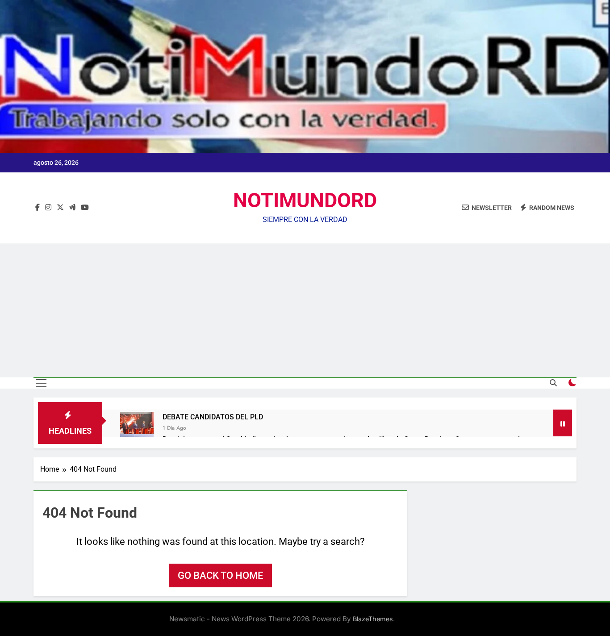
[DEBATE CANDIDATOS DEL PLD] (137, 428)
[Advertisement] (305, 310)
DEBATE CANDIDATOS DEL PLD (213, 417)
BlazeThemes (373, 619)
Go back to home (220, 575)
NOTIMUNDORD (305, 200)
